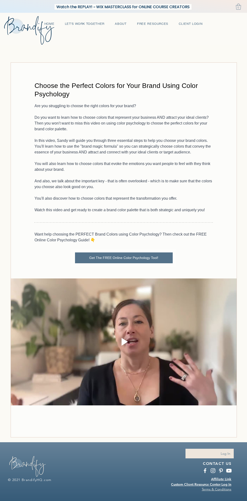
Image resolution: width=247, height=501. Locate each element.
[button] (238, 7)
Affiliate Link (221, 479)
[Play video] (124, 341)
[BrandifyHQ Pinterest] (221, 471)
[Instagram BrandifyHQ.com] (213, 471)
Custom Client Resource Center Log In (201, 484)
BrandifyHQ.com (37, 480)
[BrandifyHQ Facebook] (205, 471)
